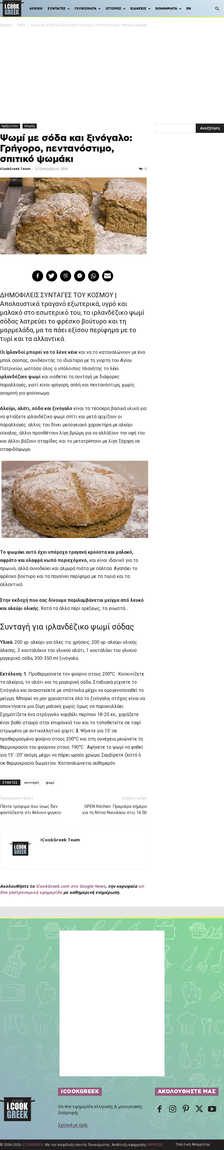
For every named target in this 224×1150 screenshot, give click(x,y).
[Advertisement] (112, 71)
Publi (21, 24)
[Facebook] (159, 1109)
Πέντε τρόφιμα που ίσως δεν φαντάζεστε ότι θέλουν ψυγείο (30, 809)
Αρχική (35, 8)
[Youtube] (212, 1109)
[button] (217, 9)
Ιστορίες (113, 8)
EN (188, 8)
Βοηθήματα (166, 8)
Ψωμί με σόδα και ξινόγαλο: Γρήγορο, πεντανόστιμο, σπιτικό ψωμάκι (66, 148)
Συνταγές (57, 8)
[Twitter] (199, 1109)
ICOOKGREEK (32, 1145)
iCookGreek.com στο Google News (71, 886)
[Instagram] (172, 1109)
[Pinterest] (185, 1109)
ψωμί (50, 782)
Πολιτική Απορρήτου (193, 1144)
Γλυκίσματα (86, 8)
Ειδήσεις (138, 8)
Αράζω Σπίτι (10, 126)
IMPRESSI (155, 1145)
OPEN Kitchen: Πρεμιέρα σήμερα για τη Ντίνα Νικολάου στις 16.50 (114, 809)
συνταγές (31, 782)
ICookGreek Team (15, 168)
